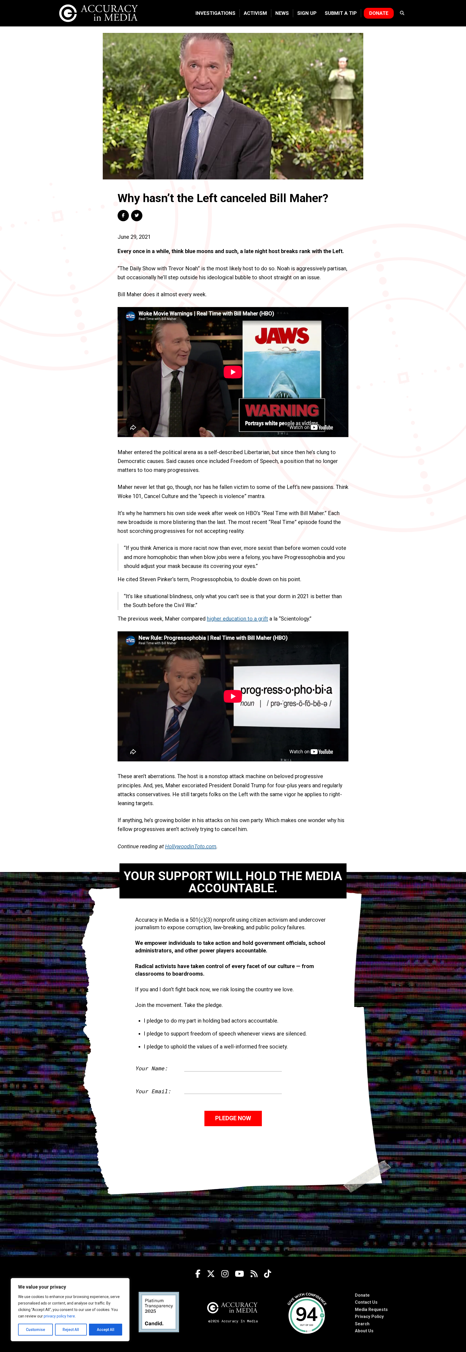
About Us (364, 1330)
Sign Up (307, 13)
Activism (255, 13)
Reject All (71, 1329)
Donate (378, 13)
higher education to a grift (237, 618)
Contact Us (366, 1302)
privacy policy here (59, 1316)
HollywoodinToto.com (190, 846)
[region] (70, 1309)
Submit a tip (341, 13)
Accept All (105, 1329)
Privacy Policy (369, 1316)
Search (362, 1323)
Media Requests (371, 1309)
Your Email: (153, 1091)
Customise (35, 1329)
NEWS (282, 13)
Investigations (215, 13)
